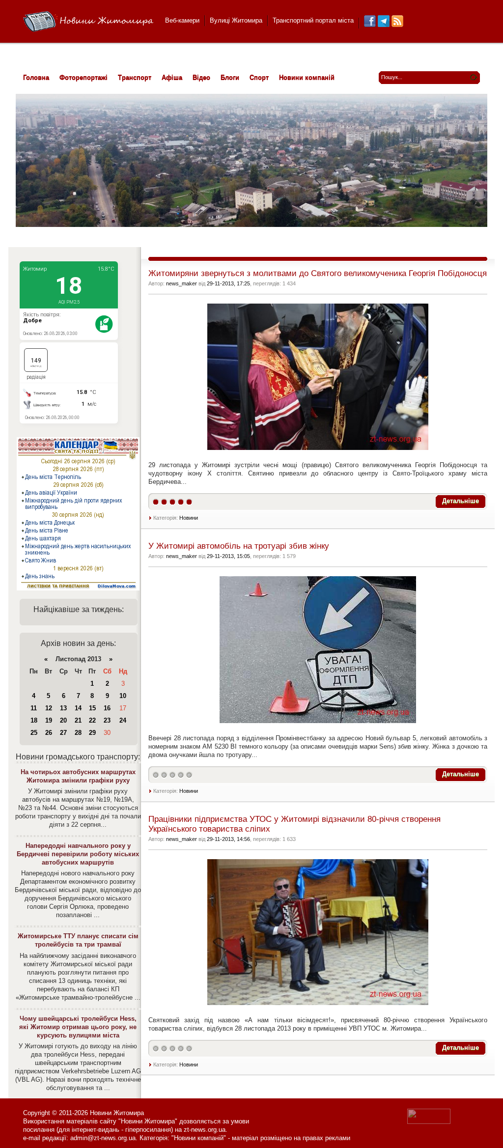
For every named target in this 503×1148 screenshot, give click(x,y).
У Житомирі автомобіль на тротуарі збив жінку (238, 546)
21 (78, 720)
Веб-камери (182, 20)
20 (63, 720)
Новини (188, 518)
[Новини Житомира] (88, 21)
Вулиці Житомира (236, 20)
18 (33, 720)
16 (107, 708)
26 (48, 732)
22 (92, 720)
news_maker (181, 283)
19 (48, 720)
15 (92, 708)
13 (63, 708)
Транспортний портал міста (313, 20)
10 (122, 696)
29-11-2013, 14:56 (228, 839)
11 (33, 708)
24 (122, 720)
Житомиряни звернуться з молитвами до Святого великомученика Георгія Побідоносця (317, 273)
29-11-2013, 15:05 (228, 556)
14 (78, 708)
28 (78, 732)
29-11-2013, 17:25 (228, 283)
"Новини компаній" (198, 1138)
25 (33, 732)
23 (107, 720)
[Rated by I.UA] (428, 1121)
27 (63, 732)
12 (48, 708)
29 (92, 732)
